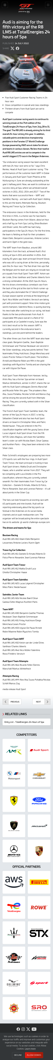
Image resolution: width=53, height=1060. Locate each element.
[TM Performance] (14, 958)
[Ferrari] (14, 800)
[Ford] (39, 800)
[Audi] (39, 750)
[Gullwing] (14, 983)
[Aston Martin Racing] (14, 750)
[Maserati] (14, 932)
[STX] (39, 932)
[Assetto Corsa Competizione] (39, 958)
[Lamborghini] (14, 825)
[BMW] (14, 775)
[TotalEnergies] (14, 907)
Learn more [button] (30, 1048)
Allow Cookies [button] (34, 1055)
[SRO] (39, 1008)
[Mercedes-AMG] (14, 851)
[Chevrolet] (39, 775)
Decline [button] (18, 1055)
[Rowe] (39, 907)
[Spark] (39, 983)
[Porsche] (39, 851)
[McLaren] (39, 825)
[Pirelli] (39, 882)
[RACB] (14, 1008)
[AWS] (14, 882)
